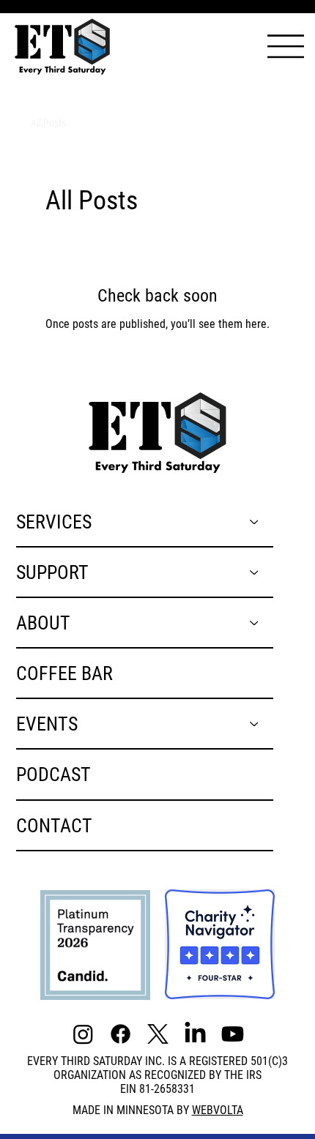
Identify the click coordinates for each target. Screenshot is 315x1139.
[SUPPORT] (255, 572)
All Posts (48, 123)
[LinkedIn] (195, 1034)
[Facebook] (120, 1034)
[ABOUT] (255, 622)
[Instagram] (83, 1034)
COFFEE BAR (64, 673)
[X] (158, 1034)
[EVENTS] (255, 723)
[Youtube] (232, 1034)
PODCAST (53, 774)
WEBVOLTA (217, 1110)
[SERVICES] (255, 521)
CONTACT (54, 825)
